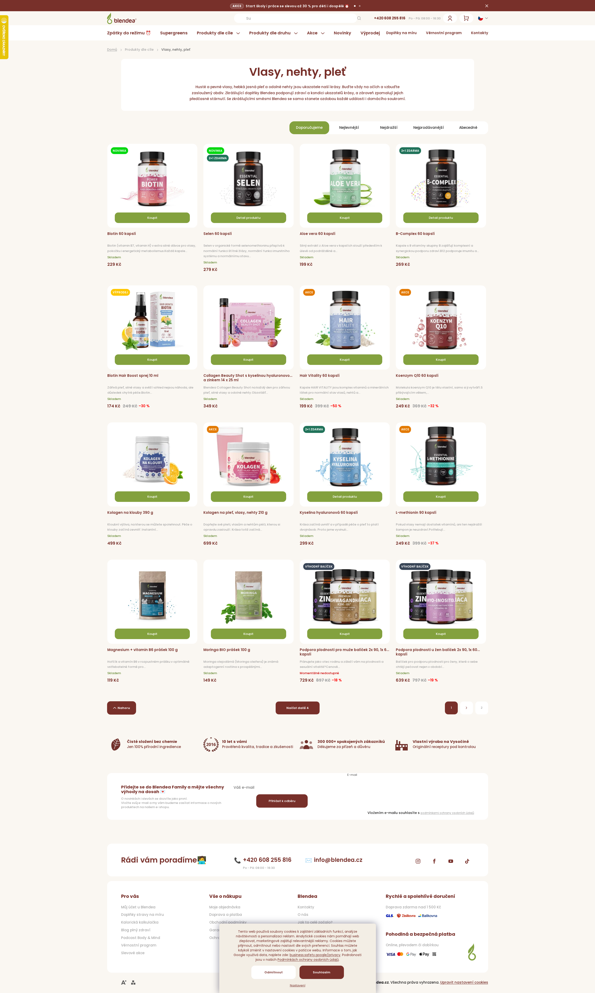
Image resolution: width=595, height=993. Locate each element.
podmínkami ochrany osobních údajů (447, 813)
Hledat (359, 18)
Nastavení (297, 985)
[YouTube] (451, 861)
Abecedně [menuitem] (468, 127)
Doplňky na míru (401, 32)
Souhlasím (321, 972)
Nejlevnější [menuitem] (349, 127)
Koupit (152, 218)
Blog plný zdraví (135, 930)
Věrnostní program (444, 32)
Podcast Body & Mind (140, 937)
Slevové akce (132, 953)
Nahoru (124, 708)
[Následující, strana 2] (466, 708)
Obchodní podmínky (228, 922)
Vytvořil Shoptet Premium (133, 983)
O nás (303, 914)
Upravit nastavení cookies (464, 982)
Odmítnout (273, 972)
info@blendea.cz (338, 860)
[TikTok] (467, 861)
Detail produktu (248, 218)
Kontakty (479, 32)
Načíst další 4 (297, 708)
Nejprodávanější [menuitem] (428, 127)
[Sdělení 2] (360, 6)
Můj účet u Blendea (138, 907)
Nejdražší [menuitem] (388, 127)
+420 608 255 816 (389, 18)
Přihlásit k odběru (282, 801)
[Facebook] (434, 861)
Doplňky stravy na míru (142, 914)
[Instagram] (418, 861)
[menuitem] (131, 32)
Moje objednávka (224, 907)
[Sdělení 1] (355, 6)
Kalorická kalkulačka (140, 922)
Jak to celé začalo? (315, 922)
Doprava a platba (225, 914)
